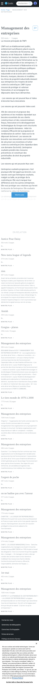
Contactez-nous (7, 620)
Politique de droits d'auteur (11, 639)
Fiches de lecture (8, 634)
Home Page (5, 10)
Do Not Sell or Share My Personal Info (19, 682)
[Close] (36, 643)
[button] (3, 3)
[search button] (30, 3)
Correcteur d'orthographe (10, 629)
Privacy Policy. (17, 678)
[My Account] (35, 3)
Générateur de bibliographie (11, 625)
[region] (19, 663)
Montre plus (19, 195)
